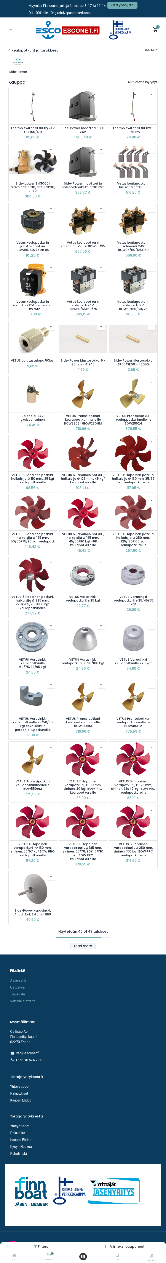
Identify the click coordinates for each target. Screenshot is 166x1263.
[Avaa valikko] (83, 1256)
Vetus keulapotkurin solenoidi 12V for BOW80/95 (83, 244)
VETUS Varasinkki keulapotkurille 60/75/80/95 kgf (32, 663)
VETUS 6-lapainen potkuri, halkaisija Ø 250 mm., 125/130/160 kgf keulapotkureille (133, 539)
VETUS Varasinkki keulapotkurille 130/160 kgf (82, 661)
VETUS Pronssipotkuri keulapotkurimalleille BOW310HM (83, 722)
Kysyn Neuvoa (21, 1147)
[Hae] (117, 1256)
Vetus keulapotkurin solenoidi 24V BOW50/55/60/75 (83, 305)
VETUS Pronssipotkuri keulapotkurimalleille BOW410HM (133, 722)
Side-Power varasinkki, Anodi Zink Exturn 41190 (32, 912)
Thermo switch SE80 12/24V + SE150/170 (33, 130)
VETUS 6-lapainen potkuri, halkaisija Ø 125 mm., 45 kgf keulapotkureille (83, 478)
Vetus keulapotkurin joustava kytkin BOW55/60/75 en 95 (32, 246)
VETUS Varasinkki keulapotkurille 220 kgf (133, 661)
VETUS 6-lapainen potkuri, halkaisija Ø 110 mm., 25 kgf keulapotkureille (32, 478)
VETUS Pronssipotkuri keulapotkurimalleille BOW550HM (33, 785)
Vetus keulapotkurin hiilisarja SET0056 (133, 185)
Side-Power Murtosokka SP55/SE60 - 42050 (133, 362)
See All (149, 50)
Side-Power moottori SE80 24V (83, 130)
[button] (127, 1246)
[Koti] (14, 1256)
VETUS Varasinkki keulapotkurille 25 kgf (82, 599)
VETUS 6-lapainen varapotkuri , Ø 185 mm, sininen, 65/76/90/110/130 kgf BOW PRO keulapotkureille (83, 851)
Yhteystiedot (20, 1086)
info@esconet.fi (27, 1053)
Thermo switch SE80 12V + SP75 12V (133, 130)
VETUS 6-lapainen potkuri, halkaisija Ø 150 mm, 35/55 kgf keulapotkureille (133, 478)
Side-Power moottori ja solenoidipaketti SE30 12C (83, 185)
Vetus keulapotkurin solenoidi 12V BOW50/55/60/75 (133, 305)
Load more (83, 945)
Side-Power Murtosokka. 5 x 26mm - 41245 (83, 362)
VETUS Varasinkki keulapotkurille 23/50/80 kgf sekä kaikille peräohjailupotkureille (33, 724)
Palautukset (19, 1093)
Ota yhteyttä (122, 5)
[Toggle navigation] (10, 30)
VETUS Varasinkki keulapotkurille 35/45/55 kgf (133, 600)
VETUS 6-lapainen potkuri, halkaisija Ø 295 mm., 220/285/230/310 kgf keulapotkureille (33, 602)
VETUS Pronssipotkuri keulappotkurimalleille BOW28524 (133, 419)
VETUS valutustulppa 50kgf (32, 360)
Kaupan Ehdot (20, 1100)
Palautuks (17, 1133)
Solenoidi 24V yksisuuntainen (33, 418)
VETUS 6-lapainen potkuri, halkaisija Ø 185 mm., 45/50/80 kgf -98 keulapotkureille (83, 539)
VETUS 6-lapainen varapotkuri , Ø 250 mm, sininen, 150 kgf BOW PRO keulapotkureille (133, 849)
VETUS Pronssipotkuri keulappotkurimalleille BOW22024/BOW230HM (83, 419)
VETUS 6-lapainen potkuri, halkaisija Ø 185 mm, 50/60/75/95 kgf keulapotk (33, 538)
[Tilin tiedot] (152, 1255)
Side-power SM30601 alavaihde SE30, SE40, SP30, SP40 (33, 187)
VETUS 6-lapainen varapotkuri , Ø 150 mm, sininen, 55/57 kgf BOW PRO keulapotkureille (33, 849)
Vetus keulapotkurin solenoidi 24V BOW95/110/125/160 (133, 246)
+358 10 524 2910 (29, 1060)
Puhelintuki (18, 1154)
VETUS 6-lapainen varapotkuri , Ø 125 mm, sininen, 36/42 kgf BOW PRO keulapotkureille (133, 787)
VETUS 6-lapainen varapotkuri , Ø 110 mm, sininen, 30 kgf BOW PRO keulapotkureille (83, 787)
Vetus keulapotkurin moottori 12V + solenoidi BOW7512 (32, 305)
